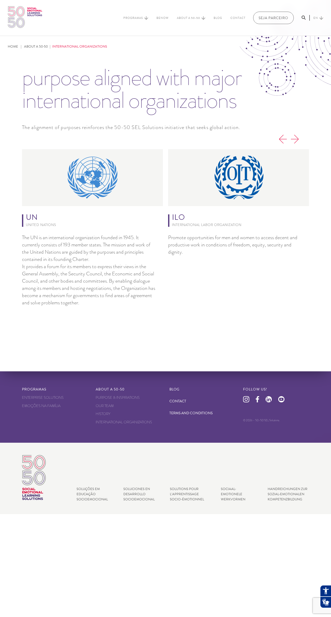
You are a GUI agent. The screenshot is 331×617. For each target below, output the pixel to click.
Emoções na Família (41, 405)
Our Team (105, 405)
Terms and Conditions (191, 413)
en (315, 18)
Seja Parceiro (273, 18)
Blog (218, 18)
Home (13, 46)
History (103, 413)
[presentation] (283, 140)
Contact (237, 18)
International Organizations (124, 422)
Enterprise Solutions (43, 397)
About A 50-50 (188, 18)
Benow (162, 18)
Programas (133, 18)
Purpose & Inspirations (118, 397)
